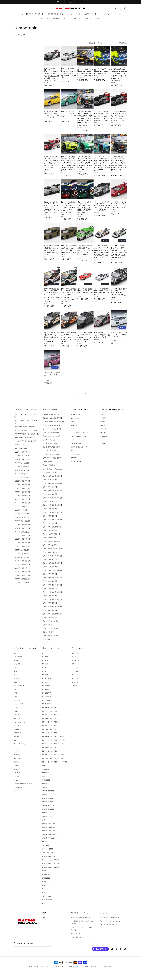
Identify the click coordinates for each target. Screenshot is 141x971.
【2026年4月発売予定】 (22, 499)
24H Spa (45, 845)
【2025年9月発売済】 (50, 559)
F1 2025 (45, 657)
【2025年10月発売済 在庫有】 (52, 548)
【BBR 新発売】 (47, 461)
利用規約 (71, 966)
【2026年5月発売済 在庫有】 (52, 498)
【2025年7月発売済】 (49, 574)
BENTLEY (17, 671)
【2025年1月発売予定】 (22, 550)
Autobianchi (18, 758)
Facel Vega (18, 787)
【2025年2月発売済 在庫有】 (52, 606)
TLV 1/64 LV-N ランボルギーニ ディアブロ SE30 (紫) (52, 374)
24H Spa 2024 (47, 849)
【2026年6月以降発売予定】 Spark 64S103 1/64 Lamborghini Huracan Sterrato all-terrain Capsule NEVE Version (119, 293)
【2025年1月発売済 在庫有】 (52, 614)
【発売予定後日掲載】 (21, 448)
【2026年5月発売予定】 (22, 495)
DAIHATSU (103, 443)
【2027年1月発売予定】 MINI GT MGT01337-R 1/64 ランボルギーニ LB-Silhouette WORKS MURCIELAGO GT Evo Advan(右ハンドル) (102, 116)
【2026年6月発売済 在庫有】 (52, 490)
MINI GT (74, 425)
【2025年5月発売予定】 (22, 539)
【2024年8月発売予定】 (22, 564)
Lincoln (16, 715)
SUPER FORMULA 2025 (50, 827)
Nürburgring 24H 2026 (50, 860)
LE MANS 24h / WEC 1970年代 (53, 751)
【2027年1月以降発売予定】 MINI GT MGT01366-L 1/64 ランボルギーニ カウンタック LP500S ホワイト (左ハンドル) (68, 72)
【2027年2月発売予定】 (22, 463)
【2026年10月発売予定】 (22, 477)
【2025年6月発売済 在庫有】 (52, 577)
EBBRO (73, 458)
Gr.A (43, 903)
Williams (17, 751)
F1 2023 (45, 664)
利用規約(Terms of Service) (80, 917)
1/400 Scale (75, 686)
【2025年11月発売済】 (50, 545)
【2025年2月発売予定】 (22, 546)
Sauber (16, 726)
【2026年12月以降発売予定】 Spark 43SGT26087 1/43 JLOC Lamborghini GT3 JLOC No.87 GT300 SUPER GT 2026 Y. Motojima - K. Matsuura (85, 208)
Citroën (16, 765)
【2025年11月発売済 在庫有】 (52, 541)
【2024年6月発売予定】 (22, 571)
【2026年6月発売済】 (50, 494)
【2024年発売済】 (48, 625)
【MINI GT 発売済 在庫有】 (51, 447)
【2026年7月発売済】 (49, 487)
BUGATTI (17, 682)
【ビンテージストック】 (50, 472)
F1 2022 (45, 667)
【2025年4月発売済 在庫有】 (52, 592)
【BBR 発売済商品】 (49, 465)
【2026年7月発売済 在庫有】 (52, 483)
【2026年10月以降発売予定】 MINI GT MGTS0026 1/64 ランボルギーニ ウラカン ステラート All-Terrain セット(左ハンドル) (102, 206)
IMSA (44, 892)
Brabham (17, 678)
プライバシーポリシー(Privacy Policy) (81, 928)
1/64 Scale (75, 657)
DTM (44, 871)
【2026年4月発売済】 (50, 508)
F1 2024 (45, 660)
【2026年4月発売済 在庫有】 (52, 505)
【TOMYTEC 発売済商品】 (51, 454)
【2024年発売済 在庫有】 (51, 621)
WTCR (44, 842)
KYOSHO (74, 450)
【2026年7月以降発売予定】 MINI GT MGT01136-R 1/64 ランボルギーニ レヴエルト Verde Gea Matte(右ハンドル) (51, 250)
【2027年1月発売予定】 (22, 466)
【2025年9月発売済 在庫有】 (52, 556)
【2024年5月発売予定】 (22, 575)
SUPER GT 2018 (48, 816)
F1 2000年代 (46, 682)
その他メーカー (76, 461)
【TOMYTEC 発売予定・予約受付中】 (27, 434)
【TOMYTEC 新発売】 (50, 450)
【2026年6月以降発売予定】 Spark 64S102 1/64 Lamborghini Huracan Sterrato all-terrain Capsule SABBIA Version (51, 337)
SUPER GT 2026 (48, 787)
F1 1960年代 (46, 697)
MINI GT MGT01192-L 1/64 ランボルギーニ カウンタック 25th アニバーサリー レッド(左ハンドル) (119, 205)
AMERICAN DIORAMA (78, 436)
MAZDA (102, 432)
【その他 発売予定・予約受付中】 (25, 441)
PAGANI (16, 729)
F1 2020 (45, 675)
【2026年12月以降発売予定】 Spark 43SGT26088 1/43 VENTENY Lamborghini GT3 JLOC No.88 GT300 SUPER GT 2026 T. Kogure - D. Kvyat (68, 208)
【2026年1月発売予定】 (22, 510)
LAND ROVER (19, 711)
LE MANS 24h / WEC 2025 (51, 715)
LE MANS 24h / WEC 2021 (51, 729)
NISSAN (102, 421)
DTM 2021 (46, 881)
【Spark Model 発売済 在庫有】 (53, 421)
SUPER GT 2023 (48, 798)
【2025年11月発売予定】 (22, 517)
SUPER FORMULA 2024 (50, 831)
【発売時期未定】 (20, 445)
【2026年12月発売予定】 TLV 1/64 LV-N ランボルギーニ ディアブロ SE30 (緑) (68, 114)
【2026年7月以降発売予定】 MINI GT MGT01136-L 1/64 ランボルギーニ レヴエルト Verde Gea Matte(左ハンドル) (68, 250)
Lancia (16, 707)
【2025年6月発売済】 (50, 581)
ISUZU (102, 440)
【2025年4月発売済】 (50, 596)
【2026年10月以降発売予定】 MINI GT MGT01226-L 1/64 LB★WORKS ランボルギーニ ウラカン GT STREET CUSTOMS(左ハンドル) (85, 251)
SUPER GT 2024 (48, 794)
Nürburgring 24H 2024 (50, 867)
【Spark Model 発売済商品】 (52, 418)
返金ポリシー (75, 933)
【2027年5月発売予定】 (22, 452)
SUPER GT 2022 (48, 802)
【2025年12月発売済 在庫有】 (52, 534)
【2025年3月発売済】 (50, 603)
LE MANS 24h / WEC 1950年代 (53, 758)
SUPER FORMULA (48, 823)
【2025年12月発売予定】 (22, 513)
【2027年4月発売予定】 (22, 455)
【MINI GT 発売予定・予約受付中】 (26, 430)
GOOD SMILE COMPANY (80, 432)
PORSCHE (17, 733)
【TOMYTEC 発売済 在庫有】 (52, 458)
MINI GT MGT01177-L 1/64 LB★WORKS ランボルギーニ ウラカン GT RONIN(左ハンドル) (102, 335)
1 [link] (74, 393)
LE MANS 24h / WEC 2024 (51, 718)
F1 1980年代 (46, 689)
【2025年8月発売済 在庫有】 (52, 563)
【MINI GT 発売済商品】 (50, 443)
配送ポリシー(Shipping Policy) (110, 917)
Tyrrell (16, 747)
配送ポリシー (79, 966)
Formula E (45, 889)
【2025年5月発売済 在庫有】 (52, 585)
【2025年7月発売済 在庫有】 (52, 570)
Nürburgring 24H (48, 856)
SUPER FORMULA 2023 (50, 834)
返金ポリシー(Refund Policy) (110, 921)
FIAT (15, 693)
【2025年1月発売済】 (49, 617)
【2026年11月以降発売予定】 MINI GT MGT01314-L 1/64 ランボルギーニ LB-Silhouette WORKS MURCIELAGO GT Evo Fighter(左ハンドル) (51, 207)
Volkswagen (18, 755)
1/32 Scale (75, 667)
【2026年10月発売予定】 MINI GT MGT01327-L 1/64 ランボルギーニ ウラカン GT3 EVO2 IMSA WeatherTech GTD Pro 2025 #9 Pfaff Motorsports (51, 163)
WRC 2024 (46, 776)
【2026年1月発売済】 (49, 530)
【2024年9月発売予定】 (22, 561)
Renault (16, 736)
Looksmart (75, 418)
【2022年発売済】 (48, 639)
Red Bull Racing (19, 744)
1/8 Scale (74, 678)
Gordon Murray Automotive (23, 784)
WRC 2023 (46, 780)
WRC (44, 765)
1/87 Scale (75, 653)
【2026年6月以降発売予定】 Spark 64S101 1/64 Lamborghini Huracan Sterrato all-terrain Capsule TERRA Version (68, 337)
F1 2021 (45, 671)
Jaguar (16, 776)
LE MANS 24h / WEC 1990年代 (53, 744)
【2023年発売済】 (48, 632)
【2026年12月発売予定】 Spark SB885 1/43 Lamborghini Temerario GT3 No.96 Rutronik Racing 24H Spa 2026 (102, 71)
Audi (15, 667)
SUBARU (103, 429)
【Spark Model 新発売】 (51, 414)
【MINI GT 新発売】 (49, 440)
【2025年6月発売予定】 (22, 535)
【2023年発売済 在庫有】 (51, 628)
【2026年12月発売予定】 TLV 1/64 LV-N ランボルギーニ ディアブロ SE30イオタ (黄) (52, 114)
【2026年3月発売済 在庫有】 (52, 512)
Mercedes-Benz (19, 722)
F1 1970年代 (46, 693)
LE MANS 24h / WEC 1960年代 (53, 755)
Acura (16, 653)
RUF (15, 740)
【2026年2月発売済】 (49, 523)
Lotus (16, 780)
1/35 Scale (75, 664)
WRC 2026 (46, 769)
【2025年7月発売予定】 (22, 532)
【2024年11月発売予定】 (22, 553)
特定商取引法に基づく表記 (92, 966)
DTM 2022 (46, 878)
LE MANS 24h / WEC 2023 (51, 722)
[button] (35, 14)
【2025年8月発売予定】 (22, 528)
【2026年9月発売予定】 (22, 481)
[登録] (48, 948)
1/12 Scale (74, 675)
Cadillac (17, 762)
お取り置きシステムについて (81, 937)
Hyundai (17, 700)
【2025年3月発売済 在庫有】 (52, 599)
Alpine (16, 660)
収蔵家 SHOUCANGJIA (79, 447)
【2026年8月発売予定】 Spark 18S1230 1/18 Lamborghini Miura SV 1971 (85, 291)
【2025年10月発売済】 (50, 552)
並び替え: (92, 43)
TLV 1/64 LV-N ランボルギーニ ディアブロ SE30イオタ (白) (119, 334)
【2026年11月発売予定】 (22, 474)
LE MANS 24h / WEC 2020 (51, 733)
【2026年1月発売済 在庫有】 (52, 527)
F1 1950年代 (46, 700)
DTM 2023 (46, 874)
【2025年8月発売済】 (50, 566)
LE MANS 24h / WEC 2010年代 (53, 736)
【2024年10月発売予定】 (22, 557)
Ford (15, 697)
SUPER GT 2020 (48, 809)
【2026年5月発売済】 (50, 501)
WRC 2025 (46, 773)
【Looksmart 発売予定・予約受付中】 (25, 421)
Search (44, 917)
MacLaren (17, 718)
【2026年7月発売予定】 (22, 488)
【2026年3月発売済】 (50, 516)
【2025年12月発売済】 (50, 538)
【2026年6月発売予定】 (22, 492)
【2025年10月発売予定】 (22, 521)
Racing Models (38, 966)
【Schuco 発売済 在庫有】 (51, 436)
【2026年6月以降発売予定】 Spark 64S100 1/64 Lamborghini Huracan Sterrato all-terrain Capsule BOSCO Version (85, 337)
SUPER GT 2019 (48, 813)
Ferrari (16, 689)
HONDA (102, 425)
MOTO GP (46, 885)
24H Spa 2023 (47, 853)
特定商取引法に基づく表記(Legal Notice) (82, 922)
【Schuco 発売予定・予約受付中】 (26, 426)
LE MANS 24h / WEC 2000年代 (53, 740)
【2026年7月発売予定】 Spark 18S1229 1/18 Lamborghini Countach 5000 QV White (102, 291)
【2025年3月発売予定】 (22, 542)
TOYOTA (103, 418)
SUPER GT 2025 (48, 791)
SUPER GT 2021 (48, 805)
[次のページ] (96, 393)
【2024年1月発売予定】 (22, 582)
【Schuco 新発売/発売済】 (51, 432)
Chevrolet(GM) (19, 686)
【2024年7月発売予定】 (22, 568)
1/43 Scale (75, 660)
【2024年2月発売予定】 (22, 579)
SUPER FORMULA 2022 (50, 838)
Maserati (17, 769)
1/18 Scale (75, 671)
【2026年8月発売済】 (50, 480)
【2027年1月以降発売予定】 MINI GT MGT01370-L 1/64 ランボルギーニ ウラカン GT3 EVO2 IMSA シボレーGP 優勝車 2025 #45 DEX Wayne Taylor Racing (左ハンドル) (52, 74)
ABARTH (17, 773)
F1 (43, 653)
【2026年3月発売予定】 (22, 503)
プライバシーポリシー (61, 966)
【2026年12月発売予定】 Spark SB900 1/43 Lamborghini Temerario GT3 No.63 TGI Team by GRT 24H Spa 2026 (85, 71)
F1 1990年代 (46, 686)
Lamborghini (18, 704)
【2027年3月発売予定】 (22, 459)
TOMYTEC (74, 429)
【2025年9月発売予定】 (22, 524)
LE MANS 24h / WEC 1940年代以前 (55, 762)
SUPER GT (46, 784)
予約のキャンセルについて (109, 924)
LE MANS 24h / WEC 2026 (51, 711)
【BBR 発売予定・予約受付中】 (24, 437)
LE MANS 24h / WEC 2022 (51, 726)
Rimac (16, 791)
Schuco (73, 421)
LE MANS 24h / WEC (49, 707)
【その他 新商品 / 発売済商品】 (53, 469)
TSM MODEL (75, 454)
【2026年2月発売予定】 (22, 506)
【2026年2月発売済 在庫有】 (52, 519)
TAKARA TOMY (76, 443)
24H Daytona (47, 900)
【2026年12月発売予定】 (22, 470)
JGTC (44, 820)
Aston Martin (18, 664)
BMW (15, 675)
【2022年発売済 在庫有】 (51, 635)
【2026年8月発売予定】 (22, 484)
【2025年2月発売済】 (49, 610)
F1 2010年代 (46, 678)
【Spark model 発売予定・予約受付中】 (26, 415)
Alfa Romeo (18, 657)
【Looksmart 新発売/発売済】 (52, 425)
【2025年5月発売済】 (50, 588)
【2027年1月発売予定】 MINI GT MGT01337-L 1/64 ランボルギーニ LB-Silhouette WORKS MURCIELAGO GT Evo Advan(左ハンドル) (119, 116)
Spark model (75, 414)
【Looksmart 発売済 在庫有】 (52, 429)
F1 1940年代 (46, 704)
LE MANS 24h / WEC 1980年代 (53, 747)
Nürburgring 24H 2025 (50, 863)
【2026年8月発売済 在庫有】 (52, 476)
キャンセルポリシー (106, 966)
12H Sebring (46, 896)
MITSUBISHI (104, 436)
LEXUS (102, 414)
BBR (72, 440)
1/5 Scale (74, 682)
